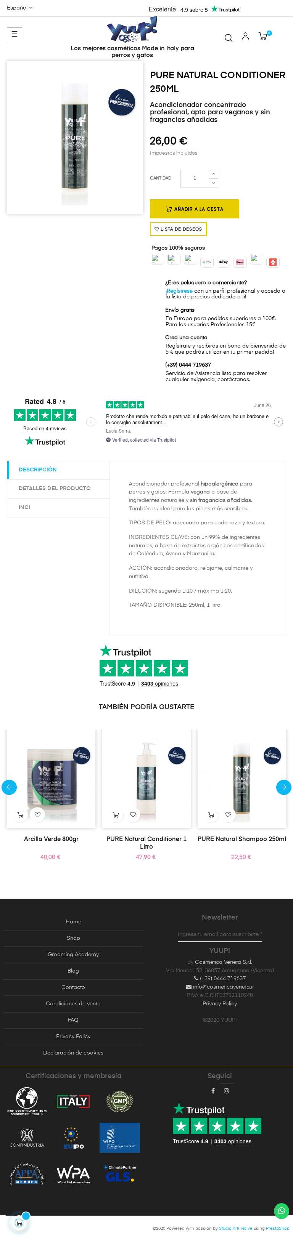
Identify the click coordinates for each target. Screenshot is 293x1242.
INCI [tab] (24, 507)
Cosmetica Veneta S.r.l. (223, 962)
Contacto (73, 987)
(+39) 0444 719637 (222, 978)
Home (73, 922)
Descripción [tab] (38, 470)
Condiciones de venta (73, 1003)
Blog (73, 971)
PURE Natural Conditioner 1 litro (146, 843)
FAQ (73, 1020)
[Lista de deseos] (37, 814)
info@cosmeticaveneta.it (223, 987)
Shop (73, 938)
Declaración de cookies (73, 1053)
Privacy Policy (73, 1036)
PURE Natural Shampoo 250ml (242, 840)
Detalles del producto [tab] (55, 488)
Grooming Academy (73, 954)
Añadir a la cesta (198, 209)
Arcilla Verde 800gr (51, 840)
